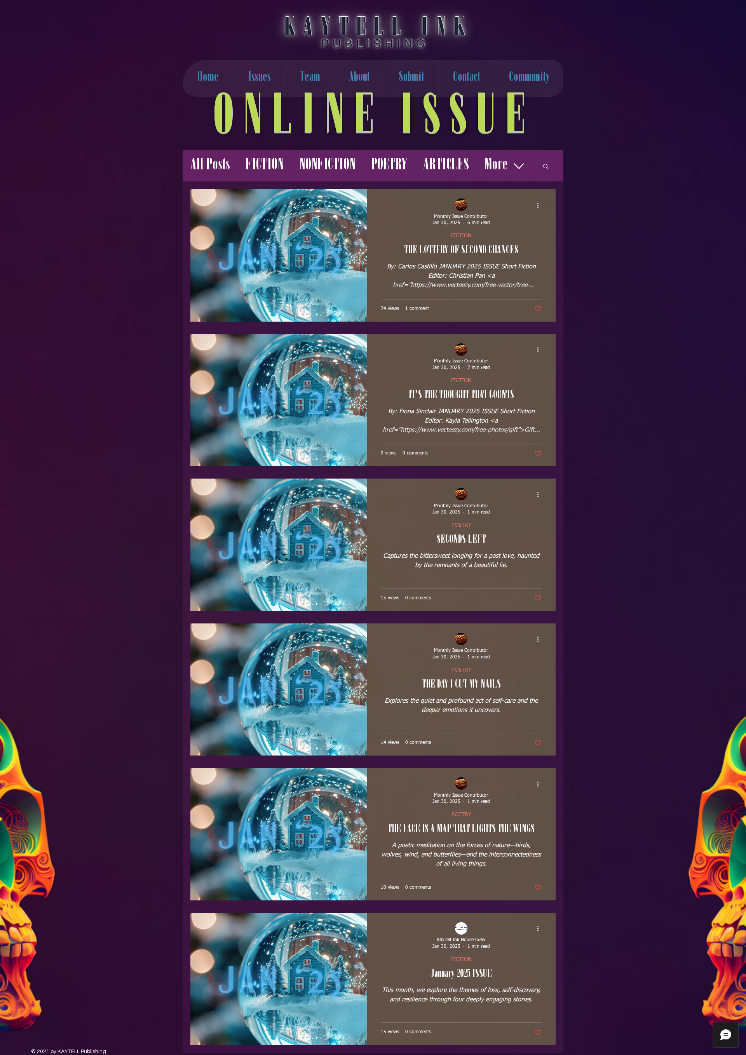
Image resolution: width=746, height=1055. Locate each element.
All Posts (210, 166)
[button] (545, 167)
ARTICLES (446, 166)
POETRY (389, 166)
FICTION (265, 166)
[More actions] (540, 205)
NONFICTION (327, 166)
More (496, 166)
